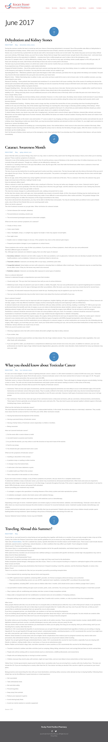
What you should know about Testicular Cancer (40, 365)
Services (54, 8)
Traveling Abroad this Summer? (28, 528)
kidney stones (31, 45)
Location (91, 8)
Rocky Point (9, 45)
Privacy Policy (54, 736)
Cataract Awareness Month (25, 147)
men (21, 370)
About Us (62, 8)
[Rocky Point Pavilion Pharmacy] (17, 8)
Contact (98, 8)
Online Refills (72, 8)
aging (21, 152)
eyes (30, 152)
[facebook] (52, 731)
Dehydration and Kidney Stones (28, 39)
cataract (26, 152)
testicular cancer (27, 370)
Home (47, 8)
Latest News (82, 8)
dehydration (23, 45)
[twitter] (56, 731)
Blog (16, 45)
